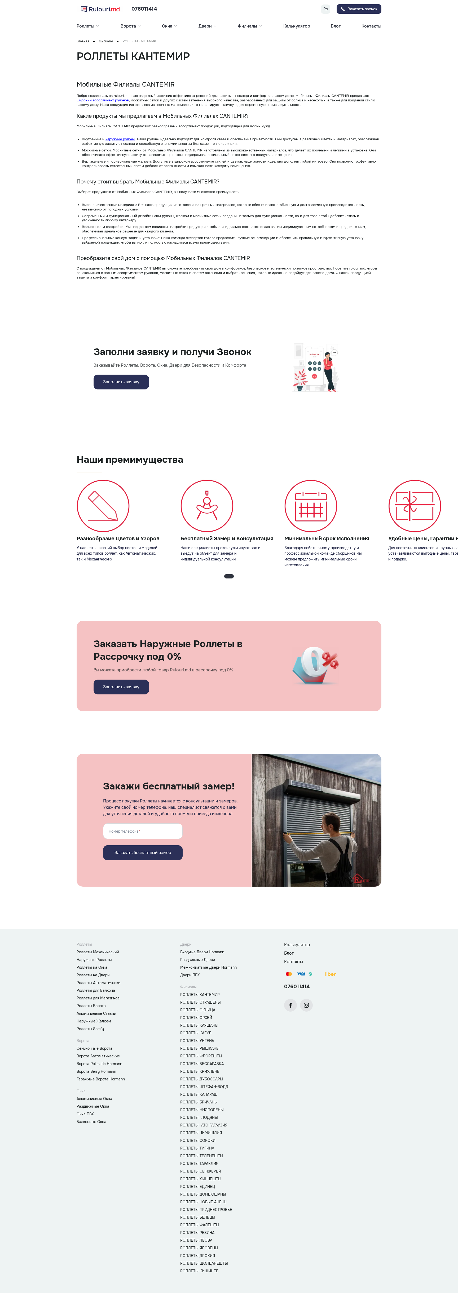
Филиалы (106, 41)
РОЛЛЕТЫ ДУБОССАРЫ (201, 1079)
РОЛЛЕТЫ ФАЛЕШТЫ (199, 1225)
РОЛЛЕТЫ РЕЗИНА (197, 1232)
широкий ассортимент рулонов (103, 100)
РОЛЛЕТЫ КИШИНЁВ (199, 1271)
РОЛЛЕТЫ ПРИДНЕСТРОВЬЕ (206, 1209)
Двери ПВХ (190, 975)
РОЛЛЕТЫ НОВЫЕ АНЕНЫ (203, 1202)
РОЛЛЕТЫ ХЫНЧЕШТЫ (200, 1179)
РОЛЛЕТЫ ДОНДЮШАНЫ (203, 1194)
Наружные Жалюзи (94, 1021)
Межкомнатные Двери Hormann (208, 967)
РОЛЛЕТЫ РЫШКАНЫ (199, 1048)
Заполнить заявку (121, 382)
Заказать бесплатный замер (142, 852)
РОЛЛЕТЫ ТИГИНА (197, 1148)
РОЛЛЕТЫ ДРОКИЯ (197, 1255)
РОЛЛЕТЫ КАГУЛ (196, 1033)
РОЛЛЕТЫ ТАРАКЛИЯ (199, 1163)
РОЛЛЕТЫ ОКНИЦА (197, 1010)
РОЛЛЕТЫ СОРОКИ (197, 1140)
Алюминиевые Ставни (96, 1013)
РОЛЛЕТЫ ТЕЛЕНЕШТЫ (201, 1155)
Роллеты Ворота (91, 1005)
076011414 (144, 9)
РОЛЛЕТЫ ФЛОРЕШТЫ (201, 1056)
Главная (83, 41)
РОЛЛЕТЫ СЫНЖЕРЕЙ (200, 1171)
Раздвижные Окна (93, 1106)
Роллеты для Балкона (96, 990)
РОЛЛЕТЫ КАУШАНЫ (199, 1025)
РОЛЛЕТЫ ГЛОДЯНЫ (199, 1117)
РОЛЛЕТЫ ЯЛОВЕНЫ (199, 1248)
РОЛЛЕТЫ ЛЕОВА (196, 1240)
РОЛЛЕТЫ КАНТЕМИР (200, 994)
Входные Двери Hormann (202, 952)
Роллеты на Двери (93, 975)
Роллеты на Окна (92, 967)
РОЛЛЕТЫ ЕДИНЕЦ (197, 1186)
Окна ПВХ (85, 1114)
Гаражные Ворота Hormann (101, 1079)
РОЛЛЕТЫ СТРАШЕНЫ (200, 1002)
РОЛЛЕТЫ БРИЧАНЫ (199, 1102)
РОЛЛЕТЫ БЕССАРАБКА (202, 1063)
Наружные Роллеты (94, 959)
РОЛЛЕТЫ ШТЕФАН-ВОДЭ (204, 1086)
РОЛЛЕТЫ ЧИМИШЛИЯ (201, 1132)
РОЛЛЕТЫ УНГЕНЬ (197, 1040)
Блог (336, 26)
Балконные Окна (91, 1121)
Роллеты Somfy (90, 1028)
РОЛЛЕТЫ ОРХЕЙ (196, 1017)
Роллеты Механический (98, 952)
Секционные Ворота (94, 1048)
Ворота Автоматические (98, 1056)
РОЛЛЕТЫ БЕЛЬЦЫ (197, 1217)
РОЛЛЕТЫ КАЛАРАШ (199, 1094)
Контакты (371, 26)
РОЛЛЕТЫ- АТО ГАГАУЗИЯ (203, 1125)
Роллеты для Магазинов (98, 998)
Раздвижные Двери (197, 959)
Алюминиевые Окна (94, 1098)
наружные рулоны (120, 139)
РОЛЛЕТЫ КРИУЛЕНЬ (199, 1071)
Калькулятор (296, 26)
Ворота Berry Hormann (96, 1071)
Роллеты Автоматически (98, 982)
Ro (325, 9)
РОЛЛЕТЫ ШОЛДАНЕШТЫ (204, 1263)
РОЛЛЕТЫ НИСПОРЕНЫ (202, 1109)
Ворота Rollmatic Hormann (99, 1063)
